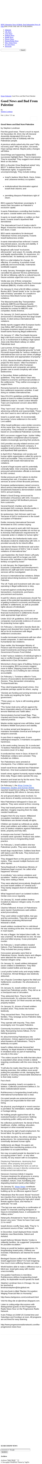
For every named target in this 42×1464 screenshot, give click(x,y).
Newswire (8, 46)
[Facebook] (4, 118)
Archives (4, 1460)
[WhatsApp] (26, 118)
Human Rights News (11, 41)
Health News (9, 37)
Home (3, 96)
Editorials (8, 30)
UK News (8, 32)
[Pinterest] (18, 118)
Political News (9, 35)
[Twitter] (11, 118)
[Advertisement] (21, 73)
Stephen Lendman (7, 112)
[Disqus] (21, 1364)
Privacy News (9, 39)
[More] (33, 118)
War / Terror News (11, 43)
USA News (8, 33)
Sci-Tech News (10, 44)
